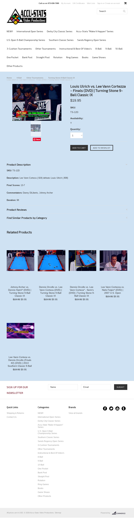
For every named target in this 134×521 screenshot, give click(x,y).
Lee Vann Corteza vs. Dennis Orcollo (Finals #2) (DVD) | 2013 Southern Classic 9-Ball (20, 361)
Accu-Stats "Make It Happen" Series (94, 31)
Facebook (105, 408)
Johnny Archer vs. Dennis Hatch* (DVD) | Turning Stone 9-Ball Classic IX (19, 291)
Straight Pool (43, 57)
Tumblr (124, 408)
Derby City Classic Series (59, 31)
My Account (65, 3)
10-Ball (119, 48)
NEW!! (10, 31)
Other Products (15, 66)
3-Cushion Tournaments (19, 48)
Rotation (57, 57)
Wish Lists (91, 3)
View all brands (75, 413)
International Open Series (30, 31)
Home (9, 78)
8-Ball (98, 48)
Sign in (99, 3)
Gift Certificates (79, 3)
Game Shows (99, 57)
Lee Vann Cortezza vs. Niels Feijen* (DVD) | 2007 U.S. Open (112, 290)
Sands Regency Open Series (91, 40)
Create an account (112, 3)
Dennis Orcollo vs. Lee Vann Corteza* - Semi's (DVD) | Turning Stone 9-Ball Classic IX (81, 291)
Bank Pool (27, 57)
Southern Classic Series (61, 40)
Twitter (111, 408)
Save (38, 139)
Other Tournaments (45, 48)
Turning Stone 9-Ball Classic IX (61, 78)
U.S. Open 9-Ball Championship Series (26, 40)
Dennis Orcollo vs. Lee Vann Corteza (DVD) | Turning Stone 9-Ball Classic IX (50, 291)
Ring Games (72, 57)
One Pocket (12, 57)
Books (85, 57)
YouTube (117, 408)
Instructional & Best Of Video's (75, 48)
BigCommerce (119, 513)
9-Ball (108, 48)
